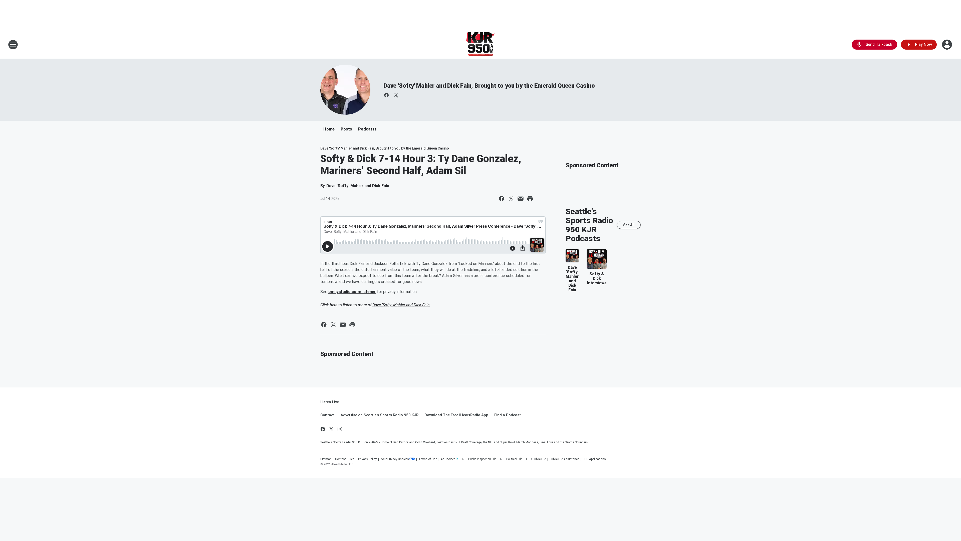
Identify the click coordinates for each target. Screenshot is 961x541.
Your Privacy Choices (394, 459)
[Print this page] (530, 198)
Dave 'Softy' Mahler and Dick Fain (401, 305)
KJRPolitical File (511, 459)
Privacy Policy (367, 459)
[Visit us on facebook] (386, 95)
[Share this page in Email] (520, 198)
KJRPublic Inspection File (479, 459)
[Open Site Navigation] (13, 45)
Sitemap (325, 459)
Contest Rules (344, 459)
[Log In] (947, 45)
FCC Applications (594, 459)
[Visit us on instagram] (340, 429)
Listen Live (329, 402)
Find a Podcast (507, 415)
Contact (327, 415)
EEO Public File (536, 459)
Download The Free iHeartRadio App (456, 415)
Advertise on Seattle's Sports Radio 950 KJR (379, 415)
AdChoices (448, 459)
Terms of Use (427, 459)
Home (329, 129)
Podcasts (367, 129)
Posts (346, 129)
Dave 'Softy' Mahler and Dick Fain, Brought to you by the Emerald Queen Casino (489, 85)
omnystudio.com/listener (352, 291)
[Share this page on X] (511, 198)
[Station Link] (480, 45)
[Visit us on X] (396, 95)
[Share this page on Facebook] (501, 198)
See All (628, 225)
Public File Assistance (564, 459)
